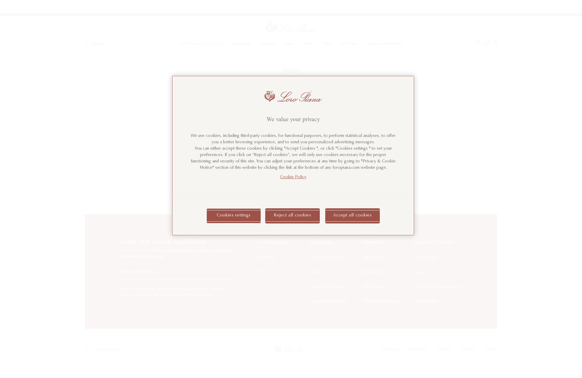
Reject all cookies (292, 215)
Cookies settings (234, 215)
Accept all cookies (352, 215)
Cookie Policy (293, 177)
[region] (293, 156)
